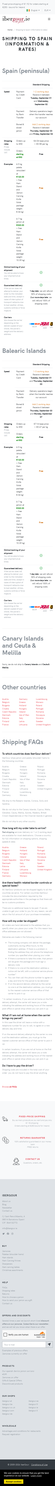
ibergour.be (7, 1404)
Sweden (39, 721)
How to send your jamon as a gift (17, 1300)
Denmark (6, 714)
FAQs (4, 1287)
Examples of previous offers (15, 1350)
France (5, 724)
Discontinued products (12, 1383)
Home (9, 29)
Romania (40, 711)
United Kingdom (43, 724)
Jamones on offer (10, 1377)
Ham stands (7, 1257)
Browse (9, 1086)
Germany (23, 698)
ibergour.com (8, 1410)
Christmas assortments (12, 1270)
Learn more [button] (36, 1475)
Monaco (39, 702)
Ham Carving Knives (11, 1260)
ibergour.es (33, 1400)
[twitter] (3, 1233)
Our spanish (18, 1370)
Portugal (39, 708)
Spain (39, 863)
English (34, 10)
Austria (5, 698)
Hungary (23, 708)
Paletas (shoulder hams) (13, 1254)
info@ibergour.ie (9, 1228)
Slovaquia (40, 714)
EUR (46, 10)
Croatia (5, 708)
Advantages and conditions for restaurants (21, 1430)
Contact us (33, 1158)
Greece (22, 702)
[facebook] (8, 1233)
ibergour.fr (33, 1404)
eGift (4, 1374)
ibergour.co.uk (8, 1407)
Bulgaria (6, 705)
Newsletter (7, 1207)
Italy (21, 717)
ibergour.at (7, 1400)
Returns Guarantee (32, 1137)
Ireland (22, 711)
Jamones (6, 1251)
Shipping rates (8, 1290)
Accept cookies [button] (13, 1482)
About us (6, 1201)
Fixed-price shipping (32, 1116)
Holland (22, 705)
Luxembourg (41, 698)
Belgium (6, 702)
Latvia (21, 721)
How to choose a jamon (13, 1296)
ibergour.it (33, 1410)
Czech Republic (9, 711)
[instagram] (12, 1233)
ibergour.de (7, 1413)
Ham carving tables (11, 1266)
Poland (39, 705)
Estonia (5, 717)
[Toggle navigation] (49, 19)
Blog (4, 1204)
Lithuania (23, 724)
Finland (5, 721)
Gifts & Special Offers (12, 1380)
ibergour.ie (33, 1407)
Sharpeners (7, 1263)
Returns (5, 1293)
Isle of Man (24, 714)
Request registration (11, 1434)
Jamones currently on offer (14, 1353)
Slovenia (40, 717)
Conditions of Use (39, 1464)
